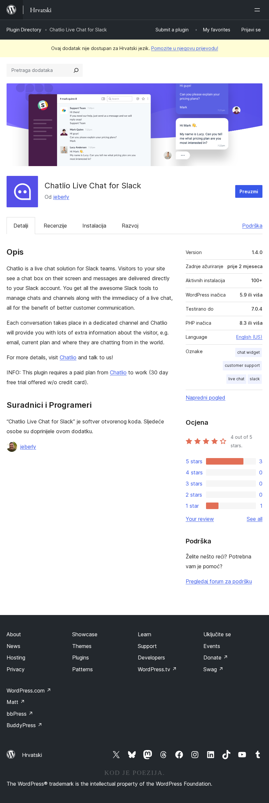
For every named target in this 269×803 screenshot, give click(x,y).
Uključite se (217, 634)
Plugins (80, 657)
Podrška (252, 225)
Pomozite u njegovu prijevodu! (184, 48)
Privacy (16, 669)
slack (255, 378)
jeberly (61, 197)
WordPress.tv (157, 669)
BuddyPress (24, 725)
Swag (213, 669)
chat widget (248, 352)
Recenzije (55, 225)
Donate (215, 657)
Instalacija (94, 225)
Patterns (82, 669)
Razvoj (130, 225)
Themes (82, 646)
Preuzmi (248, 191)
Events (211, 646)
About (14, 634)
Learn (144, 634)
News (13, 646)
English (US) (249, 337)
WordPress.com (29, 690)
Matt (16, 702)
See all (254, 519)
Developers (151, 657)
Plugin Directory (24, 29)
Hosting (16, 657)
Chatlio (68, 357)
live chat (236, 378)
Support (147, 646)
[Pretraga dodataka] (76, 70)
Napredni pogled (205, 397)
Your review (200, 519)
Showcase (84, 634)
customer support (242, 365)
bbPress (20, 713)
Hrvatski (32, 755)
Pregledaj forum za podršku (219, 581)
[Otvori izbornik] (258, 10)
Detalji (20, 225)
